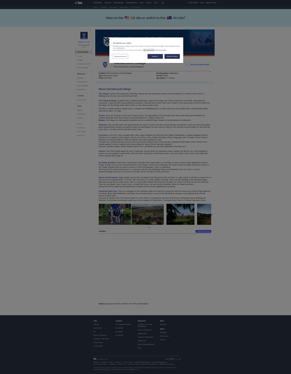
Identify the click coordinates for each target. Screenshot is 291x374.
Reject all (155, 56)
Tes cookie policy (149, 50)
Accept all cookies (172, 56)
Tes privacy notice (161, 50)
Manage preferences (120, 56)
